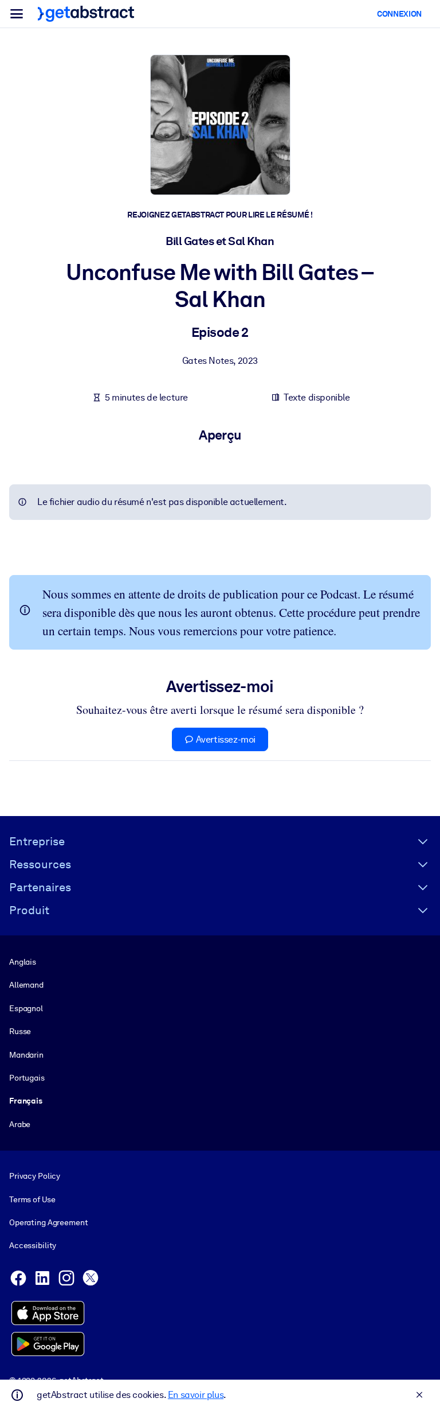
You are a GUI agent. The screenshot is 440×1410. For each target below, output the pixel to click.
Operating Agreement (48, 1222)
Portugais (27, 1077)
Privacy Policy (34, 1175)
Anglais (22, 961)
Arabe (19, 1124)
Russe (20, 1031)
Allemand (26, 984)
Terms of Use (32, 1199)
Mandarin (26, 1054)
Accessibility (32, 1245)
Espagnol (26, 1008)
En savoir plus (195, 1394)
